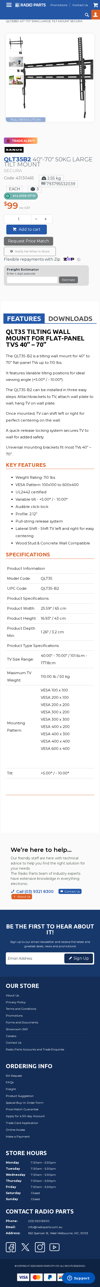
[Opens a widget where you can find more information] (78, 1278)
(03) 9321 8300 (39, 1221)
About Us (23, 896)
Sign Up (81, 958)
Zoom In (55, 68)
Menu (9, 6)
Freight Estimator (23, 269)
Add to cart (29, 229)
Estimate (68, 280)
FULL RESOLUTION (26, 119)
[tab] (24, 318)
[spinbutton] (18, 219)
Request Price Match (28, 241)
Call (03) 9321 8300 (35, 891)
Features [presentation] (24, 318)
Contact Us (72, 891)
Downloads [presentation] (70, 318)
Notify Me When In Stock (32, 251)
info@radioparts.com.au (45, 1227)
